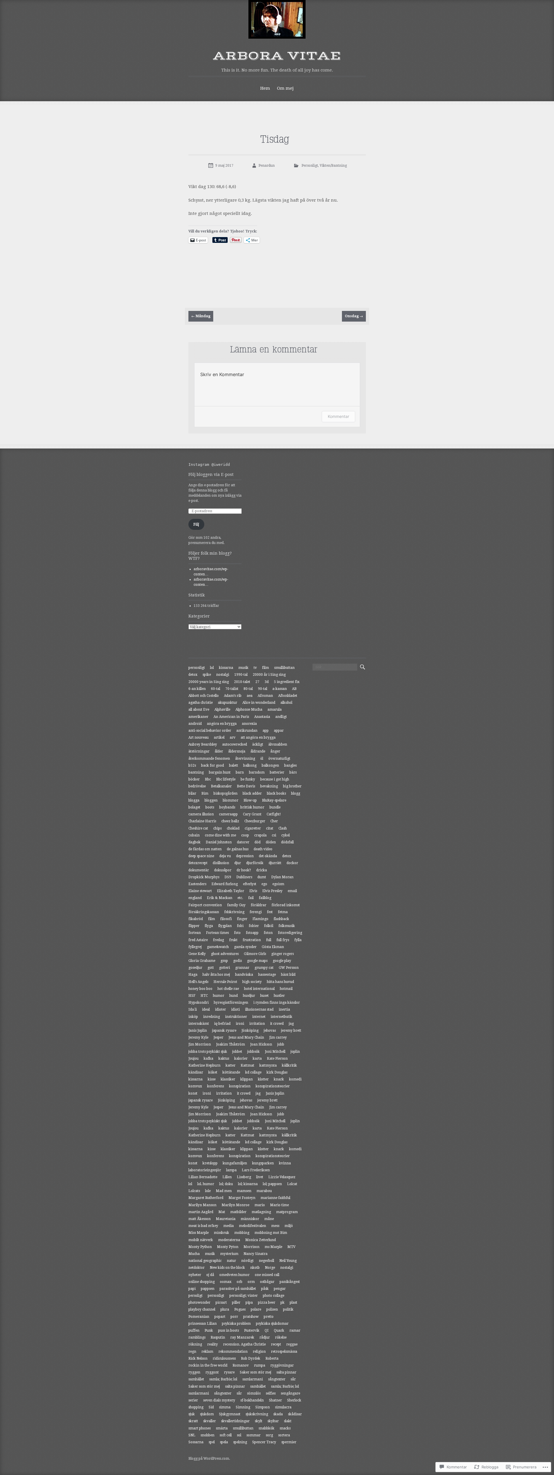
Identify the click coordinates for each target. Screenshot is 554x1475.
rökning (195, 1344)
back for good (212, 765)
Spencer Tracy (264, 1442)
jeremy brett (291, 1031)
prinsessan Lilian (202, 1324)
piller (236, 1303)
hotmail (286, 989)
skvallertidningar (235, 1421)
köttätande (231, 1072)
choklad (233, 828)
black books (276, 793)
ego (264, 884)
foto (237, 933)
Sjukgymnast (229, 1414)
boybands (227, 807)
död (257, 842)
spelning (240, 1442)
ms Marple (273, 1247)
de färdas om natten (205, 849)
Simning (243, 1407)
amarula (274, 710)
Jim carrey (278, 1037)
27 (257, 682)
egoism (278, 884)
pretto (269, 1317)
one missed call (267, 1275)
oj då (210, 1275)
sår (293, 1379)
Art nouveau (198, 737)
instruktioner (236, 1017)
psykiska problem (236, 1324)
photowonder (199, 1303)
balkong (250, 765)
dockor (292, 863)
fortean (194, 933)
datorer (243, 842)
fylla (298, 940)
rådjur (264, 1337)
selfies (271, 1393)
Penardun (267, 166)
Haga (192, 975)
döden (271, 842)
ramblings (196, 1337)
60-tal (215, 689)
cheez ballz (230, 821)
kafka (208, 1058)
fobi (240, 926)
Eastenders (197, 884)
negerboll (266, 1261)
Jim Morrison (199, 1044)
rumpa (259, 1365)
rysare (229, 1372)
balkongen (270, 765)
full (268, 940)
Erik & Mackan (219, 898)
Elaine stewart (200, 891)
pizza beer (266, 1303)
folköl (268, 926)
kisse (212, 1079)
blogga (193, 800)
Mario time (279, 1205)
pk (282, 1303)
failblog (265, 898)
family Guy (236, 905)
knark (279, 1079)
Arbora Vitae (277, 55)
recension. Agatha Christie (244, 1344)
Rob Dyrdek (250, 1358)
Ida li (192, 1009)
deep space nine (201, 856)
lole (208, 1191)
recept (276, 1344)
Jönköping (250, 1031)
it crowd (277, 1024)
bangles (290, 765)
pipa (249, 1303)
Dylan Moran (282, 877)
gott (210, 968)
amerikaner (198, 717)
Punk (209, 1330)
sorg (269, 1435)
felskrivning (234, 912)
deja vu (225, 856)
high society (252, 982)
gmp (224, 961)
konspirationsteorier (273, 1086)
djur (237, 863)
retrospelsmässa (284, 1352)
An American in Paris (231, 717)
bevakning (269, 786)
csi (274, 835)
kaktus (223, 1058)
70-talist (231, 689)
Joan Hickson (261, 1044)
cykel (285, 835)
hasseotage (267, 975)
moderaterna (229, 1240)
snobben (207, 1435)
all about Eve (198, 710)
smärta (222, 1428)
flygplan (225, 926)
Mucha (194, 1254)
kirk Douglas (277, 1072)
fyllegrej (195, 947)
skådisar (295, 1414)
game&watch (218, 947)
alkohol (286, 703)
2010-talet (242, 682)
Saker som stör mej (255, 1372)
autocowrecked (234, 744)
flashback (281, 919)
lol (212, 668)
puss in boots (228, 1330)
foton (268, 933)
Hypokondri (198, 1003)
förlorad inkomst (286, 905)
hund (233, 996)
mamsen (244, 1191)
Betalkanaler (221, 786)
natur (231, 1261)
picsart (221, 1303)
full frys (282, 940)
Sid (211, 1407)
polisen (272, 1309)
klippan (246, 1079)
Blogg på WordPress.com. (209, 1459)
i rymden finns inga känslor (276, 1003)
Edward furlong (225, 884)
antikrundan (246, 731)
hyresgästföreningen (231, 1003)
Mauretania (225, 1219)
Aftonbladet (287, 696)
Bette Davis (246, 786)
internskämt (198, 1024)
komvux (195, 1086)
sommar (253, 1435)
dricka (261, 870)
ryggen (194, 1372)
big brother (292, 786)
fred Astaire (198, 940)
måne (269, 1219)
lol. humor (205, 1184)
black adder (252, 793)
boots (209, 807)
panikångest (290, 1282)
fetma (283, 912)
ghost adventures (225, 954)
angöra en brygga (222, 724)
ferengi (256, 912)
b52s (192, 765)
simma (225, 1407)
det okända (268, 856)
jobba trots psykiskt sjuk (207, 1052)
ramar (294, 1330)
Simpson (262, 1407)
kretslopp (210, 1163)
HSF (191, 996)
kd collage (253, 1072)
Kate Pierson (277, 1058)
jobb (280, 1044)
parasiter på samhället (238, 1289)
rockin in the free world (207, 1365)
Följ (196, 524)
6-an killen (197, 689)
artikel (219, 737)
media (228, 1226)
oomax (225, 1282)
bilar (192, 793)
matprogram (287, 1212)
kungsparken (263, 1163)
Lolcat (292, 1184)
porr (234, 1317)
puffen (193, 1330)
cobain (194, 835)
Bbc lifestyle (225, 779)
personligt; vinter (243, 1296)
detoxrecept (197, 863)
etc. (240, 898)
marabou (264, 1191)
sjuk (191, 1414)
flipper (193, 926)
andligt (281, 717)
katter (230, 1065)
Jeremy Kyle (198, 1037)
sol (239, 1435)
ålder (219, 751)
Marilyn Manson (202, 1205)
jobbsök (253, 1052)
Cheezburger (254, 821)
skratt (193, 1421)
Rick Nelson (197, 1358)
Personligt (310, 166)
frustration (252, 940)
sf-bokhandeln (252, 1400)
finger (242, 919)
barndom (257, 772)
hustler (279, 996)
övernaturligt (279, 759)
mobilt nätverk (200, 1240)
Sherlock (294, 1400)
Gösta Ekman (273, 947)
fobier (254, 926)
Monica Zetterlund (260, 1240)
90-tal (262, 689)
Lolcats (194, 1191)
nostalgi (222, 675)
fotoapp (252, 933)
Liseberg (244, 1177)
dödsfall (287, 842)
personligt (196, 668)
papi (192, 1289)
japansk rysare (224, 1031)
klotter (263, 1079)
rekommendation (233, 1352)
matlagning (261, 1212)
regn (192, 1352)
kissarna (226, 668)
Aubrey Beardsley (202, 744)
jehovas (270, 1031)
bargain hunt (220, 772)
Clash (282, 828)
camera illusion (201, 814)
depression (245, 856)
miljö (289, 1226)
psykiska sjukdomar (272, 1324)
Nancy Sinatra (255, 1254)
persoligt (195, 1296)
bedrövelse (197, 786)
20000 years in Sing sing (208, 682)
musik (243, 668)
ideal (206, 1009)
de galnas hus (237, 849)
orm (251, 1282)
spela (224, 1442)
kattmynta (268, 1065)
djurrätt (275, 863)
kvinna (285, 1163)
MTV (291, 1247)
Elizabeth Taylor (230, 891)
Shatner (275, 1400)
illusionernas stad (259, 1009)
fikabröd (195, 919)
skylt (258, 1421)
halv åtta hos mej (216, 975)
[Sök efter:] (334, 667)
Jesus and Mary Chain (246, 1037)
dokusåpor (222, 870)
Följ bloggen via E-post (210, 474)
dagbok (194, 842)
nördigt (247, 1261)
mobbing (241, 1233)
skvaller (209, 1421)
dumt (261, 877)
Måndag (200, 316)
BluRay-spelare (274, 800)
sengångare (290, 1393)
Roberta (271, 1358)
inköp (193, 1017)
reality (212, 1344)
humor (218, 996)
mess (275, 1226)
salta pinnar (286, 1372)
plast (293, 1303)
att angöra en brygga (258, 737)
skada (278, 1414)
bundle (274, 807)
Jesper (218, 1037)
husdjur (249, 996)
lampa (231, 1170)
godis (237, 961)
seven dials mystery (219, 1400)
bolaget (194, 807)
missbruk (221, 1233)
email (292, 891)
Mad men (224, 1191)
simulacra (283, 1407)
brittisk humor (252, 807)
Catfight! (274, 814)
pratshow (251, 1317)
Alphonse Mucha (248, 710)
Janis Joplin (197, 1031)
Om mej (285, 88)
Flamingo (260, 919)
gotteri (224, 968)
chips (217, 828)
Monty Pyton (227, 1247)
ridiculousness (224, 1358)
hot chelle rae (228, 989)
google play (282, 961)
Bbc (208, 779)
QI (267, 1330)
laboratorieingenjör (204, 1170)
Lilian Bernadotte (202, 1177)
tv (255, 668)
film (265, 668)
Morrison (251, 1247)
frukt (233, 940)
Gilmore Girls (255, 954)
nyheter (194, 1275)
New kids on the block (227, 1268)
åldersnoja (236, 751)
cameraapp (228, 814)
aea (249, 696)
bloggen (211, 800)
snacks (285, 1428)
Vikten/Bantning (333, 166)
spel (212, 1442)
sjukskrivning (257, 1414)
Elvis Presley (272, 891)
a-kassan (279, 689)
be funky (248, 779)
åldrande (257, 751)
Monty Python (200, 1247)
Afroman (265, 696)
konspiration (239, 1086)
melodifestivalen (252, 1226)
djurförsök (254, 863)
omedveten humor (234, 1275)
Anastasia (262, 717)
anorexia (249, 724)
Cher (274, 821)
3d (267, 682)
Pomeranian (198, 1317)
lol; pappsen (272, 1184)
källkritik (289, 1065)
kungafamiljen (235, 1163)
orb (239, 1282)
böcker (194, 779)
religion (259, 1352)
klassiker (228, 1079)
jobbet (237, 1052)
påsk (265, 1289)
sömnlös (254, 1393)
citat (269, 828)
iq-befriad (222, 1024)
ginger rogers (282, 954)
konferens (215, 1086)
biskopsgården (225, 793)
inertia (284, 1009)
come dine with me (220, 835)
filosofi (226, 919)
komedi (295, 1079)
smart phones (199, 1428)
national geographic (205, 1261)
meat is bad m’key (203, 1226)
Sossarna (195, 1442)
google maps (257, 961)
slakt (287, 1421)
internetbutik (281, 1017)
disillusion (221, 863)
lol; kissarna (248, 1184)
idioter (220, 1009)
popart (219, 1317)
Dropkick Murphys (203, 877)
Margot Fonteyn (242, 1198)
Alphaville (222, 710)
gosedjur (195, 968)
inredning (211, 1017)
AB (294, 689)
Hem (265, 88)
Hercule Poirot (225, 982)
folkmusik (286, 926)
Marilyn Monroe (235, 1205)
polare (256, 1309)
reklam (207, 1352)
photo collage (273, 1296)
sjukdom (207, 1414)
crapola (260, 835)
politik (288, 1309)
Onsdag (354, 316)
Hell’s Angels (198, 982)
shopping (195, 1407)
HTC (204, 996)
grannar (242, 968)
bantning (196, 772)
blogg (295, 793)
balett (233, 765)
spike (207, 675)
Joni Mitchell (275, 1052)
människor (250, 1219)
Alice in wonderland (258, 703)
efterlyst (249, 884)
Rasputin (218, 1337)
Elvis (253, 891)
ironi (240, 1024)
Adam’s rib (233, 696)
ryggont (212, 1372)
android (195, 724)
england (195, 898)
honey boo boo (200, 989)
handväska (244, 975)
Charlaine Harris (202, 821)
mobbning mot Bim (270, 1233)
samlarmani (252, 1379)
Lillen (227, 1177)
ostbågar (267, 1282)
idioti (235, 1009)
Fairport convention (205, 905)
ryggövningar (282, 1365)
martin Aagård (200, 1212)
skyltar (273, 1421)
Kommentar (338, 416)
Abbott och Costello (203, 696)
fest (270, 912)
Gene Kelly (197, 954)
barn (240, 772)
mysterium (229, 1254)
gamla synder (245, 947)
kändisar (195, 1072)
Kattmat (247, 1065)
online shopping (201, 1282)
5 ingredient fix (287, 682)
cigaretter (253, 828)
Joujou (193, 1058)
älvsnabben (277, 744)
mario (259, 1205)
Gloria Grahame (201, 961)
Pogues (240, 1309)
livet (259, 1177)
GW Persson (289, 968)
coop (245, 835)
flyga (209, 926)
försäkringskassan (203, 912)
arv (232, 737)
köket (212, 1072)
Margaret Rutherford (205, 1198)
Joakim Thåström (230, 1044)
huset (264, 996)
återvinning (245, 759)
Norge (270, 1268)
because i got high (274, 779)
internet (258, 1017)
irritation (257, 1024)
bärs (293, 772)
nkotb (255, 1268)
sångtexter (276, 1379)
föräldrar (258, 905)
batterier (277, 772)
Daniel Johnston (219, 842)
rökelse (281, 1337)
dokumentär (198, 870)
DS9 (227, 877)
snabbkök (266, 1428)
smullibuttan (284, 668)
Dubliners (244, 877)
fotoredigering (290, 933)
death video (263, 849)
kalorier (241, 1058)
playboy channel (201, 1309)
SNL (191, 1435)
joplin (295, 1052)
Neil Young (288, 1261)
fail (251, 898)
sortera (284, 1435)
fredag (218, 940)
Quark (279, 1330)
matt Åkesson (199, 1219)
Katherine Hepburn (204, 1065)
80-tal (248, 689)
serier (193, 1400)
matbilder (238, 1212)
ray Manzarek (242, 1337)
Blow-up (250, 800)
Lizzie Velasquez (281, 1177)
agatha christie (200, 703)
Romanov (241, 1365)
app (266, 731)
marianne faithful (275, 1198)
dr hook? (244, 870)
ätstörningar (198, 751)
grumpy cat (264, 968)
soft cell (226, 1435)
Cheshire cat (198, 828)
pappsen (207, 1289)
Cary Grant (252, 814)
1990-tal (241, 675)
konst (192, 1093)
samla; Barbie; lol (223, 1379)
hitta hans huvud (280, 982)
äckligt (257, 744)
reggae (291, 1344)
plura (224, 1309)
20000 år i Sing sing (269, 675)
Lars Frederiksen (256, 1170)
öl (261, 759)
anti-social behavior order (209, 731)
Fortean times (217, 933)
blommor (230, 800)
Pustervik (251, 1330)
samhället (196, 1379)
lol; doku (226, 1184)
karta (257, 1058)
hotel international (259, 989)
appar (279, 731)
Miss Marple (198, 1233)
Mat (221, 1212)
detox (192, 675)
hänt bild (288, 975)
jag (291, 1024)
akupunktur (227, 703)
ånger (275, 751)
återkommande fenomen (209, 759)
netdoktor (196, 1268)
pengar (280, 1289)
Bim (204, 793)
